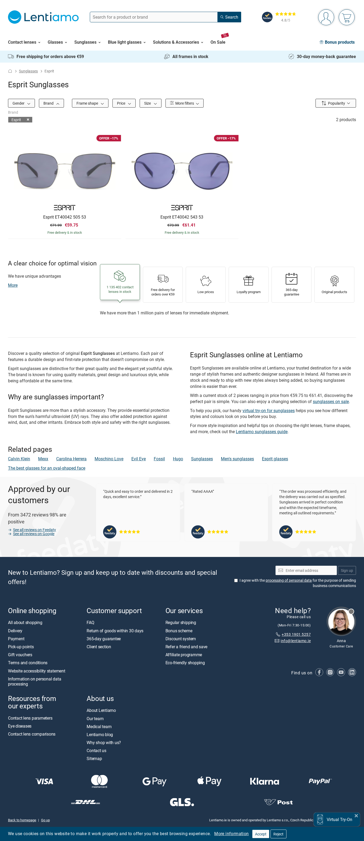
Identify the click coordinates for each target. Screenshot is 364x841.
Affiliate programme (183, 655)
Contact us (96, 750)
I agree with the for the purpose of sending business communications (298, 583)
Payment (16, 638)
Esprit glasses (275, 459)
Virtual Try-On (339, 819)
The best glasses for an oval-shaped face (46, 468)
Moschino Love (109, 459)
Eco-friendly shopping (185, 663)
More (13, 285)
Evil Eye (138, 459)
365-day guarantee (104, 638)
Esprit (16, 119)
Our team (95, 718)
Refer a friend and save (186, 647)
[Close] (356, 815)
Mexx (43, 459)
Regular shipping (180, 622)
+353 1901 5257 (296, 634)
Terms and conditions (27, 663)
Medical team (99, 726)
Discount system (180, 638)
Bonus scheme (178, 630)
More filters (184, 103)
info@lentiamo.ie (296, 640)
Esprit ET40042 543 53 (181, 217)
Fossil (159, 459)
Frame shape (87, 103)
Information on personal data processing (34, 681)
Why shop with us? (104, 742)
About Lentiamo (101, 710)
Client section (99, 647)
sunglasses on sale (331, 401)
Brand (48, 103)
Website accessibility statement (36, 671)
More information (231, 833)
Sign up (347, 570)
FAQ (90, 622)
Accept (260, 833)
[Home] (10, 71)
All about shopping (25, 622)
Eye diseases (19, 726)
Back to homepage (22, 820)
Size (148, 103)
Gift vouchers (20, 655)
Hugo (178, 459)
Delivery (15, 630)
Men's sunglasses (237, 459)
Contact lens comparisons (31, 734)
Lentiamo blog (100, 734)
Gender (19, 103)
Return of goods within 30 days (115, 630)
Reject (278, 833)
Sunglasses (28, 70)
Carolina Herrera (71, 459)
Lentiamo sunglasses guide (262, 431)
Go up (45, 820)
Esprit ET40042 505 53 (64, 217)
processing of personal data (289, 580)
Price (121, 103)
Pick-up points (21, 647)
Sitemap (94, 758)
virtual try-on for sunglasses (268, 410)
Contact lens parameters (30, 718)
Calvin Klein (19, 459)
